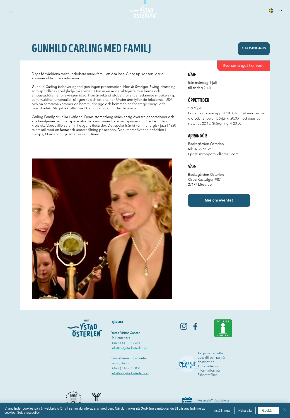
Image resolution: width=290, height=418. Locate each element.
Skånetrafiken (208, 374)
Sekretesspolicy (28, 412)
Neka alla (245, 410)
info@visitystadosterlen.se (129, 348)
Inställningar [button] (222, 410)
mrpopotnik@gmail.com (219, 154)
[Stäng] (284, 410)
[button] (10, 11)
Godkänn (268, 410)
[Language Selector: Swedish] (275, 10)
